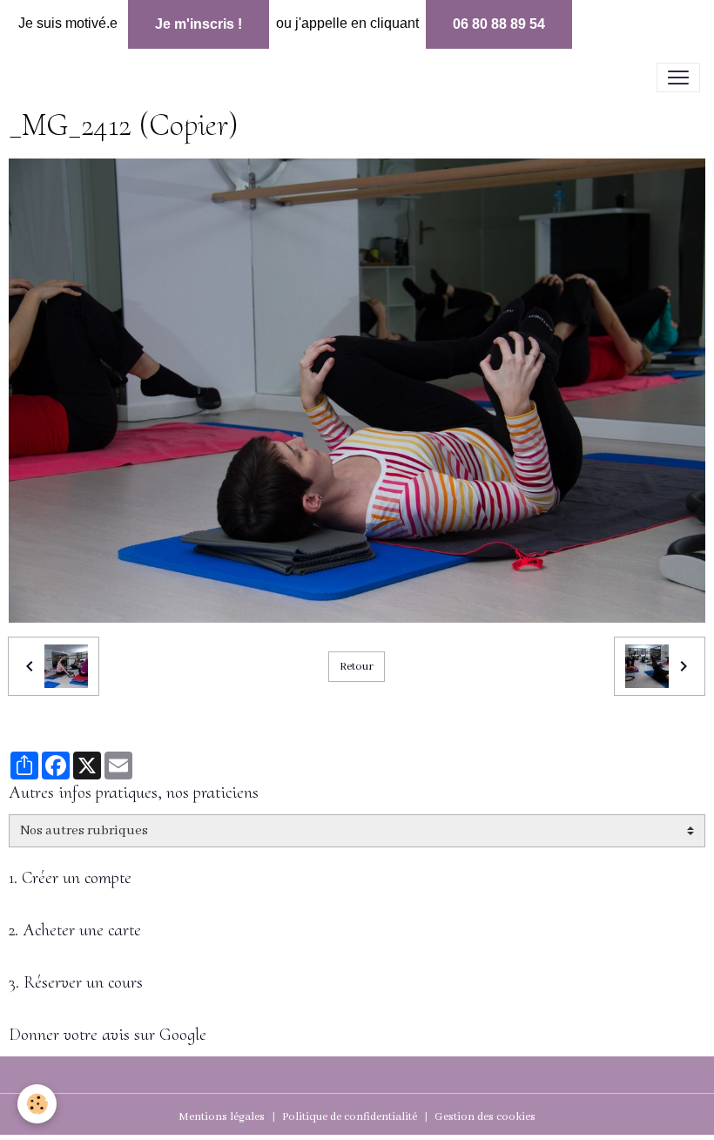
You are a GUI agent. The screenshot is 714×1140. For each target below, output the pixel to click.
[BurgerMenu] (678, 77)
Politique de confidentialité (349, 1117)
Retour (357, 666)
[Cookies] (37, 1103)
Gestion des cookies (485, 1117)
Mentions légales (221, 1117)
